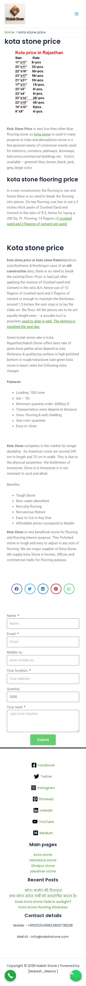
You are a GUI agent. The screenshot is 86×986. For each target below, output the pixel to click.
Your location (17, 670)
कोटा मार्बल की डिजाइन (43, 890)
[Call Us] (10, 975)
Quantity (13, 689)
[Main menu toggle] (76, 14)
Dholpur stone (43, 865)
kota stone (42, 134)
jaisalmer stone (43, 871)
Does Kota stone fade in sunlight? (43, 901)
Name (12, 616)
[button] (16, 589)
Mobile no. (15, 652)
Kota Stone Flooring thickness (43, 907)
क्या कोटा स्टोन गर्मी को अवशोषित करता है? (43, 896)
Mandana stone (43, 860)
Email (12, 634)
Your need (15, 707)
